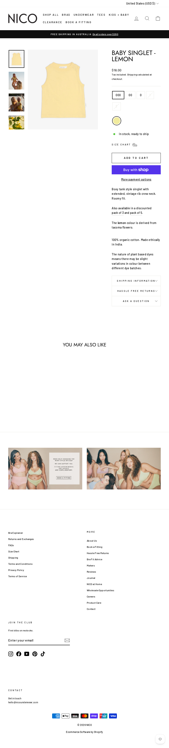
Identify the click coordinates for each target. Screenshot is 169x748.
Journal (91, 577)
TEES (101, 14)
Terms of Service (17, 576)
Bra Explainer (15, 532)
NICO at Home (94, 584)
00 (130, 95)
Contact (91, 608)
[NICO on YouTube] (26, 653)
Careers (91, 596)
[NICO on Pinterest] (34, 653)
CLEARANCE (52, 22)
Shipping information (136, 280)
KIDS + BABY (119, 14)
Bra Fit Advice (94, 559)
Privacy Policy (16, 569)
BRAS (66, 14)
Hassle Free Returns (136, 291)
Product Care (94, 602)
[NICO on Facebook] (18, 653)
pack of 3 (118, 212)
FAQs (11, 545)
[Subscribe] (67, 640)
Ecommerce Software (78, 731)
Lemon (117, 121)
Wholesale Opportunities (100, 590)
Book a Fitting (94, 546)
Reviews (91, 571)
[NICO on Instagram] (10, 653)
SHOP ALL (51, 14)
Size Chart (13, 551)
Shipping (132, 74)
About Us (92, 540)
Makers (91, 565)
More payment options (136, 179)
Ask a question (136, 301)
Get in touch (14, 698)
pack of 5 (136, 212)
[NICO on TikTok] (42, 653)
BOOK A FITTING (79, 22)
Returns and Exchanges (21, 538)
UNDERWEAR (84, 14)
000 (118, 95)
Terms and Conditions (20, 563)
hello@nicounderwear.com (23, 702)
